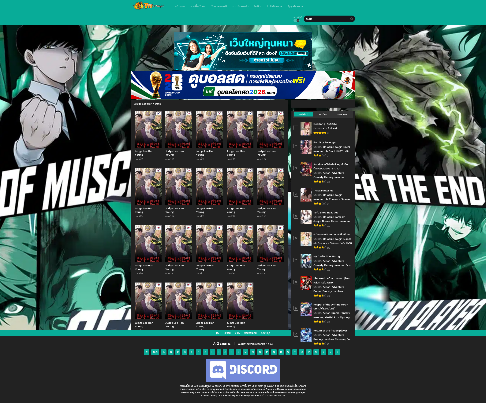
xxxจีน (227, 333)
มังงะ (342, 243)
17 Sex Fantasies (323, 190)
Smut (332, 151)
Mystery (345, 317)
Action (326, 173)
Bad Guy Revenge (324, 142)
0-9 (155, 352)
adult (330, 147)
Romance (334, 199)
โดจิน (347, 151)
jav (217, 333)
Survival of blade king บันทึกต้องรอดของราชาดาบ (330, 166)
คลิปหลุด (265, 333)
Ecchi (346, 147)
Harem (335, 221)
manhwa (318, 151)
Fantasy (328, 177)
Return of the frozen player (330, 330)
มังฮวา (339, 151)
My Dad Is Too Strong (326, 256)
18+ (324, 147)
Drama (326, 221)
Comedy (318, 177)
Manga (347, 239)
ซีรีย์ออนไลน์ (250, 333)
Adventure (337, 173)
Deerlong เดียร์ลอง (325, 124)
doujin (338, 147)
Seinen (345, 199)
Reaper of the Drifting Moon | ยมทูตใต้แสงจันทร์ (331, 306)
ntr (326, 151)
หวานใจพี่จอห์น (330, 129)
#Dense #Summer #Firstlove (331, 234)
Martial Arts (332, 317)
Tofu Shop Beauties (325, 212)
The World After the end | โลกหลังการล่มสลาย (331, 280)
